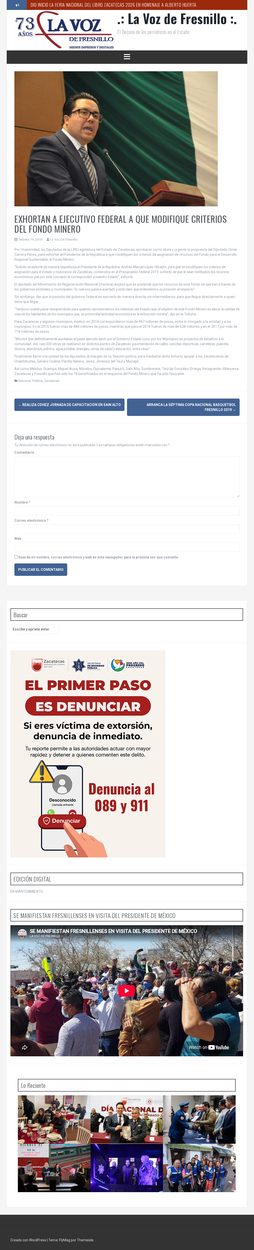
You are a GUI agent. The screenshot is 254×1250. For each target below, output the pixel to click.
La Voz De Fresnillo (63, 239)
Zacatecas (51, 381)
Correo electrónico (31, 520)
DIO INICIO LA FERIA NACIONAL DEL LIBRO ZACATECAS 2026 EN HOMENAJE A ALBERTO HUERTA (54, 1155)
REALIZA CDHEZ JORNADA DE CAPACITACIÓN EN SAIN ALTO (69, 405)
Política (37, 381)
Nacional (24, 381)
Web (17, 539)
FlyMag (64, 1240)
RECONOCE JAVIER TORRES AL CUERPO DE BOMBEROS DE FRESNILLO (199, 1105)
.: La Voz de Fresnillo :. (177, 18)
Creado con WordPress (28, 1240)
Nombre (22, 502)
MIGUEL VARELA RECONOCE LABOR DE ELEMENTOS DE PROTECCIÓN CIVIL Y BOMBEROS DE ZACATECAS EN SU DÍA (53, 1107)
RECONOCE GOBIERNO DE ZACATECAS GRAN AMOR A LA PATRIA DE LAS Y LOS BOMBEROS (127, 1107)
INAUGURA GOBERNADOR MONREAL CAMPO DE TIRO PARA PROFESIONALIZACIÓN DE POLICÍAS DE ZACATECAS (126, 5)
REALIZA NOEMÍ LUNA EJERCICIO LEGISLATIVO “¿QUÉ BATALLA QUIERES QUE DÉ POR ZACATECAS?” (199, 1155)
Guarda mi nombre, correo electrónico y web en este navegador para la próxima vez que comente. (98, 557)
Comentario (24, 452)
